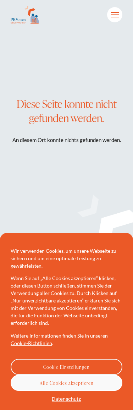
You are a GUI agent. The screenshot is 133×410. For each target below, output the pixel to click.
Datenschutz (66, 399)
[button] (114, 14)
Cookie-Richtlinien (31, 343)
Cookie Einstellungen (66, 367)
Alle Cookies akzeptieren (67, 383)
